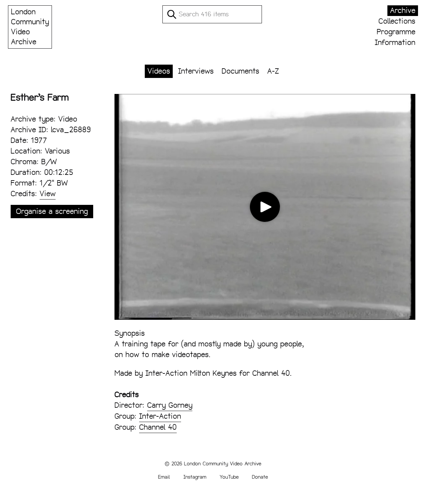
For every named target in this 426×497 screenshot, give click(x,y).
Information (395, 42)
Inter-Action (160, 416)
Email (164, 477)
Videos (158, 71)
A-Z (273, 71)
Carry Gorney (169, 405)
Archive (402, 10)
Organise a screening (52, 211)
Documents (240, 71)
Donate (260, 477)
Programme (396, 32)
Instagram (194, 477)
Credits (126, 394)
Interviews (196, 71)
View (48, 194)
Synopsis (129, 333)
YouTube (229, 477)
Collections (396, 21)
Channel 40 (158, 427)
